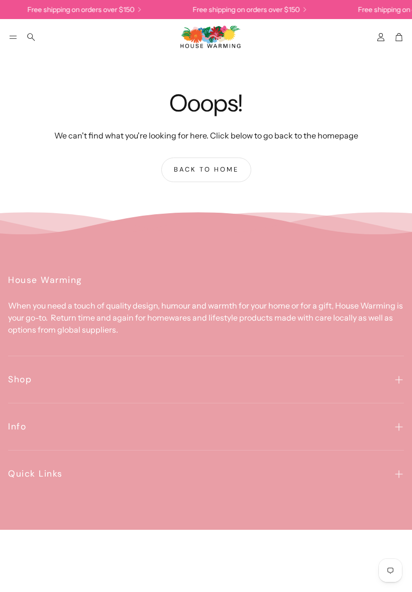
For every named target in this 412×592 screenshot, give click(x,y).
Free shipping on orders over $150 (78, 9)
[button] (13, 37)
